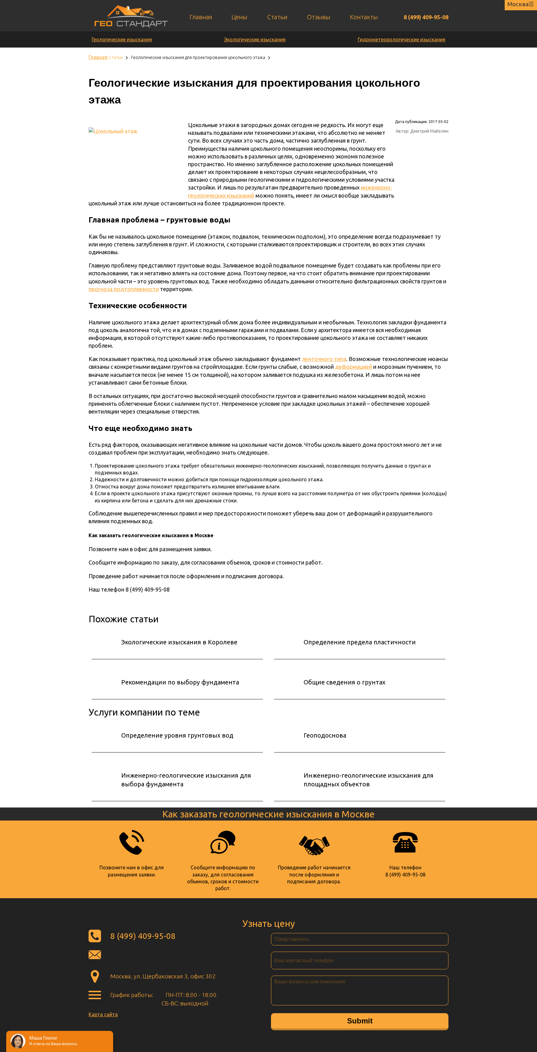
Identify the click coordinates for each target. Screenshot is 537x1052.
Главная (201, 17)
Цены (239, 17)
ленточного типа (324, 359)
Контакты (364, 17)
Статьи (277, 17)
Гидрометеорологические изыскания (401, 39)
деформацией (353, 367)
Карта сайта (103, 1014)
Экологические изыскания (255, 39)
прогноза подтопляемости (124, 289)
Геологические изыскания (122, 39)
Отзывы (318, 17)
